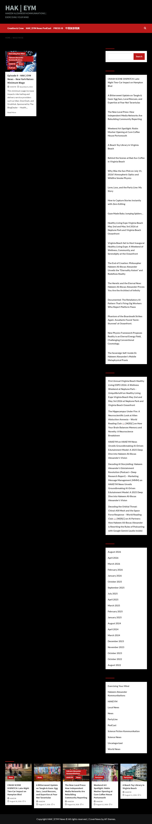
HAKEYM (12, 64)
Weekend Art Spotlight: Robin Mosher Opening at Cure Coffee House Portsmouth (124, 132)
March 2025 (114, 605)
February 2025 (115, 611)
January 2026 (115, 575)
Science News (114, 737)
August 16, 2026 (73, 804)
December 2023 (116, 641)
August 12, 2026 (102, 804)
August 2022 (114, 665)
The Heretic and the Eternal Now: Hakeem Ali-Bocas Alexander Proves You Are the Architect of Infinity (126, 287)
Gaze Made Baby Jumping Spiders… (125, 213)
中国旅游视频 (72, 28)
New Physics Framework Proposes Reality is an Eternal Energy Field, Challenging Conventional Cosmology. (125, 338)
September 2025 (116, 587)
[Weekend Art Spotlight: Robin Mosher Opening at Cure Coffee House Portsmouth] (105, 772)
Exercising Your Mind (17, 53)
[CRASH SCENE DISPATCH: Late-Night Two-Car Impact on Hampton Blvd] (18, 772)
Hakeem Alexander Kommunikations (16, 58)
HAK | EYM (20, 8)
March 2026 (114, 563)
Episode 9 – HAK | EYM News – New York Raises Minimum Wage (20, 79)
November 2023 (116, 647)
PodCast (12, 68)
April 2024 (113, 629)
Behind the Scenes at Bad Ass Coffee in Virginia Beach (126, 160)
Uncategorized (115, 743)
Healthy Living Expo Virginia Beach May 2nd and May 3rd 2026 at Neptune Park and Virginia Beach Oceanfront (125, 228)
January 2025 (115, 617)
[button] (145, 28)
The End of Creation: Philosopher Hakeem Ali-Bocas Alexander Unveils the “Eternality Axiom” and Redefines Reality (125, 268)
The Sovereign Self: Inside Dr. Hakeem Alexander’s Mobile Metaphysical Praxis (122, 356)
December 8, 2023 (26, 87)
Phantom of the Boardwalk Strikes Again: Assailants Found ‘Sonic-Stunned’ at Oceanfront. (125, 320)
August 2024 (114, 623)
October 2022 (115, 659)
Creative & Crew (15, 28)
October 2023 (115, 653)
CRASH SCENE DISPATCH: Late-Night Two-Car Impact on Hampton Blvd (125, 82)
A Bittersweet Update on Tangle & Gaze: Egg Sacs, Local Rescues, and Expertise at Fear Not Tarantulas (125, 99)
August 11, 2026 (131, 795)
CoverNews (95, 819)
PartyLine (113, 719)
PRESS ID (58, 28)
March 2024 (114, 635)
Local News (113, 707)
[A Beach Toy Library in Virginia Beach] (133, 772)
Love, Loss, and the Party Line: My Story (125, 189)
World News (114, 749)
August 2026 (114, 551)
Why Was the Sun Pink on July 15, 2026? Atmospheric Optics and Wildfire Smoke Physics (125, 174)
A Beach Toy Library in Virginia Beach (123, 147)
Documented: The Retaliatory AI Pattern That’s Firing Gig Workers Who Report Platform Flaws (125, 303)
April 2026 (113, 557)
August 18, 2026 (16, 801)
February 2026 (115, 569)
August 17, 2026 (44, 804)
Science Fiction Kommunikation (124, 731)
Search (110, 45)
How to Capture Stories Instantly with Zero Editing (124, 202)
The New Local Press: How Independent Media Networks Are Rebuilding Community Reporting (125, 115)
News (21, 64)
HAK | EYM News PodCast (38, 28)
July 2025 (113, 593)
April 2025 (113, 599)
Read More (11, 112)
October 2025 (115, 581)
